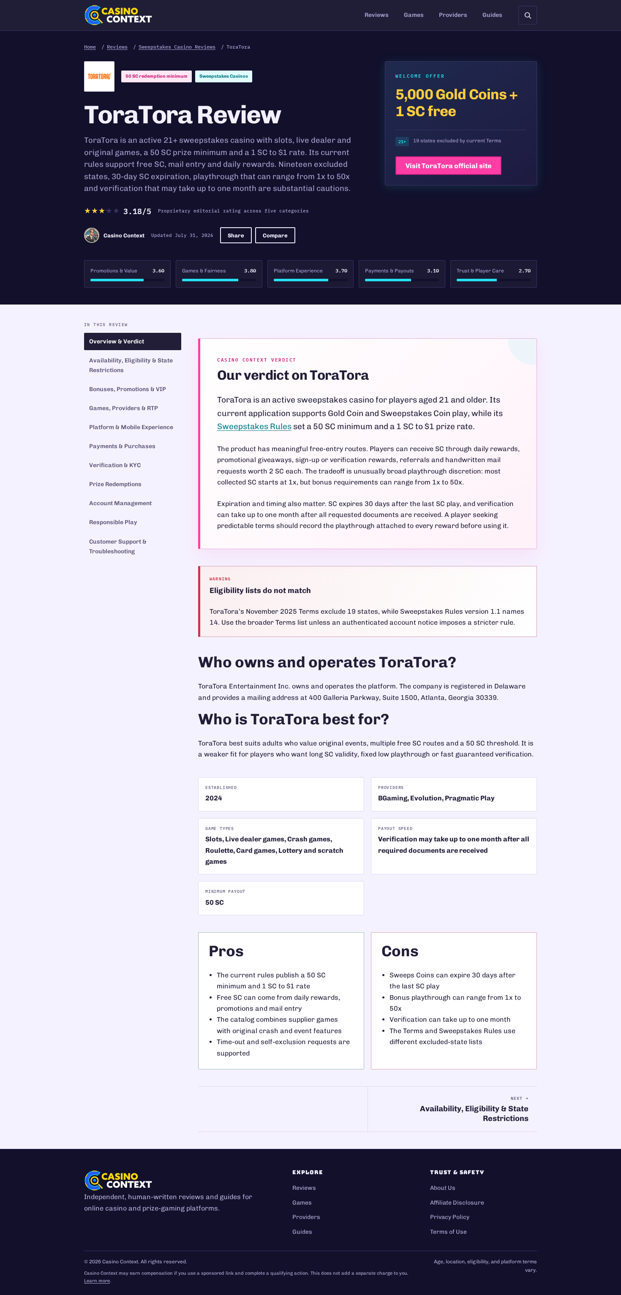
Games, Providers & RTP (123, 408)
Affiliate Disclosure (457, 1202)
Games (414, 15)
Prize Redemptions (115, 484)
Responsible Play (113, 522)
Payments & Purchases (122, 446)
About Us (442, 1188)
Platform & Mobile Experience (131, 427)
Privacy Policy (449, 1217)
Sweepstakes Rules (254, 426)
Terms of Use (448, 1231)
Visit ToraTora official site (448, 166)
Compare (275, 235)
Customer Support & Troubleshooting (118, 546)
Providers (453, 15)
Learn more (97, 1281)
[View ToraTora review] (99, 76)
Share (236, 235)
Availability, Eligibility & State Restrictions (131, 365)
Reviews (377, 15)
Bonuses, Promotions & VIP (127, 389)
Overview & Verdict (116, 341)
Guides (492, 15)
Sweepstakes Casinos (223, 76)
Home (90, 47)
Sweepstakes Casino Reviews (177, 47)
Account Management (120, 503)
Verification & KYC (115, 465)
